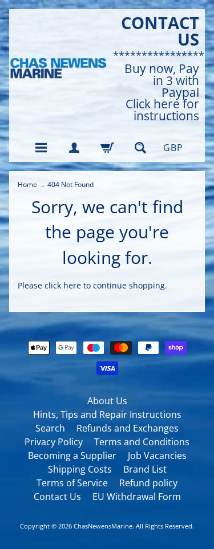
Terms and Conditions (141, 442)
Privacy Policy (54, 442)
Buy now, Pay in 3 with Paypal (161, 80)
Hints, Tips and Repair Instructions (107, 414)
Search (50, 428)
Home (27, 184)
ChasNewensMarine (103, 526)
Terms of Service (72, 483)
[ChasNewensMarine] (58, 68)
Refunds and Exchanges (127, 428)
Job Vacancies (157, 455)
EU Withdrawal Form (136, 496)
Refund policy (148, 483)
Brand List (145, 469)
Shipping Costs (80, 469)
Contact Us (57, 496)
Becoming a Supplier (72, 455)
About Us (107, 401)
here (72, 285)
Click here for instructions (162, 110)
